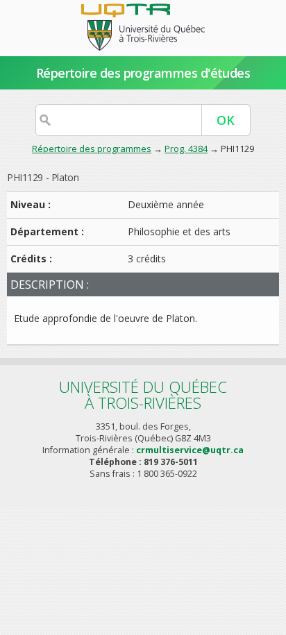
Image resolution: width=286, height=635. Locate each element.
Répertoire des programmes (91, 148)
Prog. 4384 (186, 148)
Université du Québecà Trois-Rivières (143, 394)
